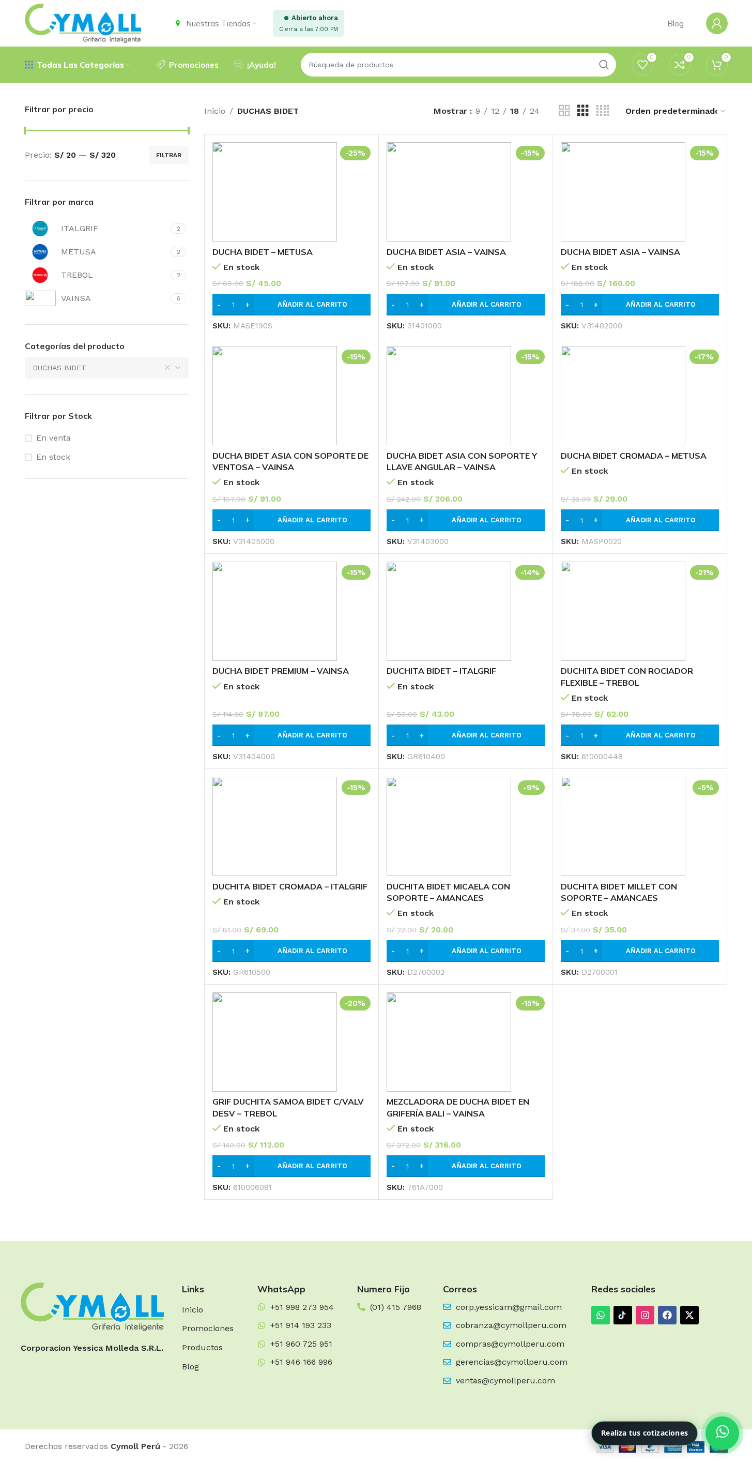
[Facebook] (667, 1315)
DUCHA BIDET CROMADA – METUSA (634, 455)
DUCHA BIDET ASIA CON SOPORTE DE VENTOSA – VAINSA (290, 461)
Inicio (214, 111)
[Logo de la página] (83, 22)
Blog (190, 1366)
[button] (291, 304)
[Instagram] (645, 1315)
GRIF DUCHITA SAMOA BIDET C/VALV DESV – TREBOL (288, 1107)
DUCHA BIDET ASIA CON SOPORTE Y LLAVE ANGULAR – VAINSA (462, 461)
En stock (53, 457)
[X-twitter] (689, 1315)
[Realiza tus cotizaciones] (722, 1433)
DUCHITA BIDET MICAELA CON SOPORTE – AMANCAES (448, 892)
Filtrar (168, 155)
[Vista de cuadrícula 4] (602, 110)
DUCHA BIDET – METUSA (262, 252)
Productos (202, 1347)
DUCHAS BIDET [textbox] (59, 368)
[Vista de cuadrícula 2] (564, 110)
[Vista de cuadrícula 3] (583, 110)
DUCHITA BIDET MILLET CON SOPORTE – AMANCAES (619, 892)
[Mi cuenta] (717, 23)
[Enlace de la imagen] (92, 1306)
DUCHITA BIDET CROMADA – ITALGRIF (289, 886)
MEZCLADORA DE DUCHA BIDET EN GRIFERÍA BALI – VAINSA (458, 1107)
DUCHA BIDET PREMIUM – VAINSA (280, 671)
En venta (53, 438)
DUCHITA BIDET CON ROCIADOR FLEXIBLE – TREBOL (627, 676)
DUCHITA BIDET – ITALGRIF (441, 671)
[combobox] (107, 368)
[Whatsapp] (600, 1315)
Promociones (208, 1328)
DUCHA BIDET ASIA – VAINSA (446, 252)
